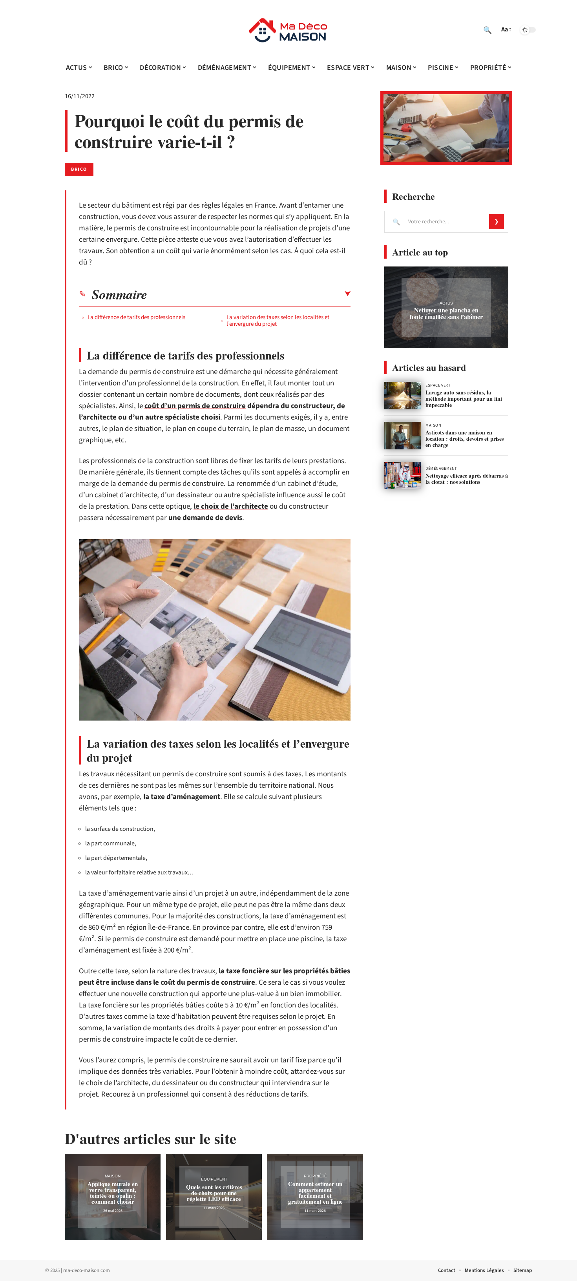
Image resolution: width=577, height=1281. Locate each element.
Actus (446, 303)
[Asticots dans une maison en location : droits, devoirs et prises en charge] (402, 435)
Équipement (214, 1179)
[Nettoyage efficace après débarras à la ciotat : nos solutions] (402, 475)
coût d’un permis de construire (195, 406)
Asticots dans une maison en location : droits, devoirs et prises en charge (464, 438)
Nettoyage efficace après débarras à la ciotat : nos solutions (466, 478)
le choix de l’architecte (231, 506)
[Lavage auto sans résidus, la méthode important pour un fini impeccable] (402, 395)
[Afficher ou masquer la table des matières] (249, 294)
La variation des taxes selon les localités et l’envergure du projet (277, 320)
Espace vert (438, 385)
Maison (113, 1176)
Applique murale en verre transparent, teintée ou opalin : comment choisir (113, 1192)
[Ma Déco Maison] (288, 29)
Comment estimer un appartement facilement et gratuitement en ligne (315, 1192)
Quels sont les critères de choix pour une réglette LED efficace (214, 1192)
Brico (79, 169)
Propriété (315, 1176)
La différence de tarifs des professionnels (136, 317)
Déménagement (441, 468)
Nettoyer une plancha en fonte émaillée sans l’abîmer (446, 313)
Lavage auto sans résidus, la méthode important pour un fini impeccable (463, 398)
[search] (487, 30)
